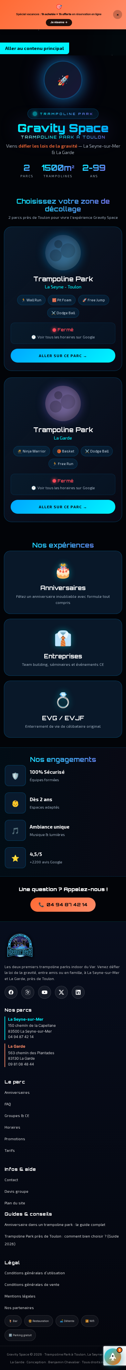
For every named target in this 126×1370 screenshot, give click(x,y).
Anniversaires (17, 1092)
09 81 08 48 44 (21, 1064)
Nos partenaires (19, 1307)
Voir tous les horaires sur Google (63, 337)
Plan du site (15, 1202)
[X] (61, 992)
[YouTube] (44, 992)
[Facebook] (11, 992)
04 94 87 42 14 (63, 904)
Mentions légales (20, 1296)
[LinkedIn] (78, 992)
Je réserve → (59, 22)
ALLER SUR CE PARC (63, 355)
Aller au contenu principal (34, 48)
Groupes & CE (17, 1115)
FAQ (8, 1104)
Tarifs (10, 1150)
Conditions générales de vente (32, 1284)
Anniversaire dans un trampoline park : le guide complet (55, 1224)
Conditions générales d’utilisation (35, 1272)
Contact (11, 1179)
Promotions (15, 1138)
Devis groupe (16, 1191)
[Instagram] (27, 992)
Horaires (12, 1127)
